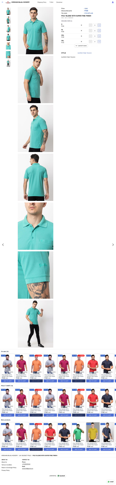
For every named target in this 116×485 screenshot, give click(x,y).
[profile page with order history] (112, 2)
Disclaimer (59, 2)
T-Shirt (51, 2)
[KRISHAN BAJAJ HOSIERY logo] (8, 2)
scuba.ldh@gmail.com (27, 468)
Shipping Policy (41, 2)
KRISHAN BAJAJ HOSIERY (21, 2)
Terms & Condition (7, 465)
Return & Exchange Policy (9, 467)
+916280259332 (26, 464)
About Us (4, 462)
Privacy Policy (6, 470)
